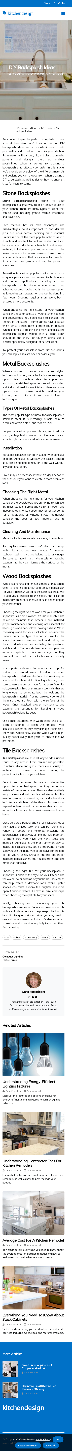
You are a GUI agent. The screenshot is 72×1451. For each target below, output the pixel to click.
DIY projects (46, 128)
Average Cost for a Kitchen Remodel (33, 1240)
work (45, 937)
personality (32, 937)
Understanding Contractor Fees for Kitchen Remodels (32, 1163)
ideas (18, 937)
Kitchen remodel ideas (27, 128)
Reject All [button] (51, 1445)
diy (7, 937)
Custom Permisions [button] (28, 1445)
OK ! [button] (58, 1439)
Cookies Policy (43, 1439)
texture (57, 937)
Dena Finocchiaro (21, 74)
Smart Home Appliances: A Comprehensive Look (37, 1367)
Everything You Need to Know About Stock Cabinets (33, 1317)
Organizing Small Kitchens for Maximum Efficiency (38, 1387)
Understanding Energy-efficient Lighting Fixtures (29, 1083)
